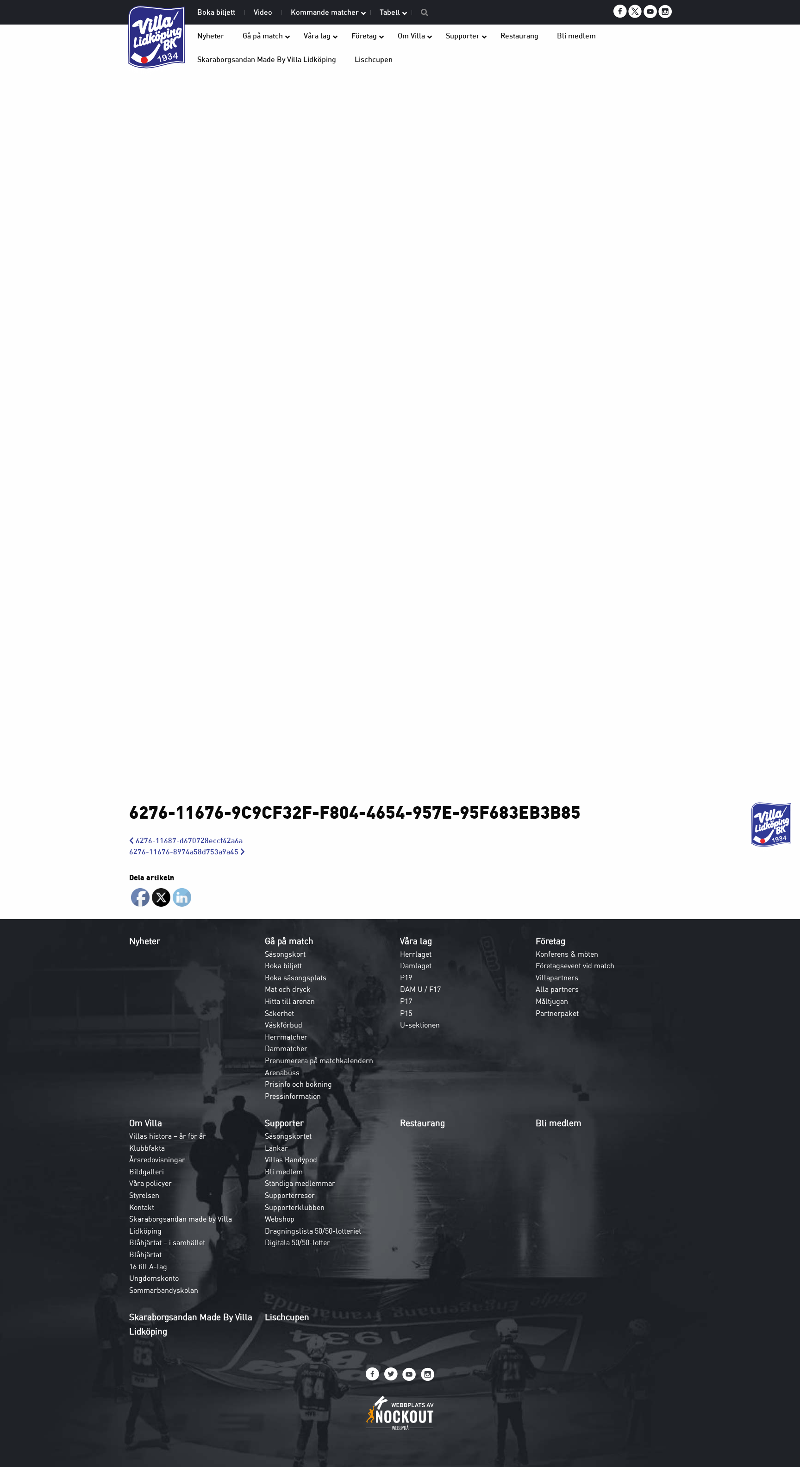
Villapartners (557, 977)
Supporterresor (290, 1195)
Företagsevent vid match (575, 965)
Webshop (279, 1218)
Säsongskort (285, 954)
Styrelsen (144, 1195)
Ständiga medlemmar (300, 1183)
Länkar (276, 1148)
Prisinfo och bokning (298, 1084)
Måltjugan (552, 1001)
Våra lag (416, 941)
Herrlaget (415, 954)
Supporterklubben (295, 1207)
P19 (406, 977)
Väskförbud (283, 1024)
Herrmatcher (286, 1036)
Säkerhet (279, 1013)
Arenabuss (282, 1072)
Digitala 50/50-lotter (297, 1242)
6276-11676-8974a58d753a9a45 (184, 851)
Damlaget (415, 965)
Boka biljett (283, 965)
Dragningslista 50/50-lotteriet (313, 1230)
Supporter (284, 1122)
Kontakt (141, 1207)
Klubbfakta (147, 1148)
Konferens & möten (567, 954)
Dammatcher (286, 1048)
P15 (406, 1013)
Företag (550, 941)
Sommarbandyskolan (163, 1290)
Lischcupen (287, 1317)
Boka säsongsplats (295, 977)
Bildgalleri (146, 1171)
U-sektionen (420, 1024)
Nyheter (144, 941)
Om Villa (145, 1122)
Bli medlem (284, 1171)
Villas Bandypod (291, 1159)
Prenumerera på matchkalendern (319, 1060)
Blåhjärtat (145, 1254)
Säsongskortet (288, 1136)
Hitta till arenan (290, 1001)
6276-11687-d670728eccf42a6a (188, 840)
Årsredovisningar (157, 1159)
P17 (406, 1001)
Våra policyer (150, 1183)
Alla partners (557, 989)
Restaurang (422, 1122)
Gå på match (289, 941)
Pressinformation (293, 1096)
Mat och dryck (288, 989)
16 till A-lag (148, 1266)
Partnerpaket (557, 1013)
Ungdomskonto (154, 1278)
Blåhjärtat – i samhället (167, 1242)
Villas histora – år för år (167, 1136)
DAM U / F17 (420, 989)
